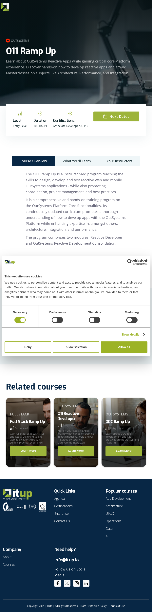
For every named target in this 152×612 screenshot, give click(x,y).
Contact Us (62, 521)
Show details (130, 334)
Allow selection (76, 347)
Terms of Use (117, 606)
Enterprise (61, 513)
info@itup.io (66, 559)
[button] (149, 7)
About (7, 557)
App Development (118, 498)
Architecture (114, 506)
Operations (114, 521)
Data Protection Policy (94, 606)
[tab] (33, 161)
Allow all (124, 347)
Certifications (63, 506)
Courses (9, 564)
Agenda (59, 498)
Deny (27, 347)
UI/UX (110, 513)
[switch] (57, 320)
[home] (5, 7)
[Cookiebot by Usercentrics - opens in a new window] (130, 262)
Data (109, 528)
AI (107, 536)
